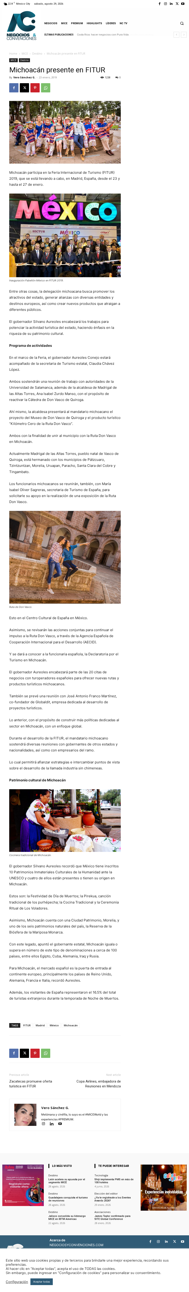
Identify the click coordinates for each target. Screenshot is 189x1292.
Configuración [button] (17, 1282)
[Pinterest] (35, 87)
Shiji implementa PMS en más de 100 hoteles (113, 1181)
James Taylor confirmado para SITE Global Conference (112, 1218)
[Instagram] (165, 4)
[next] (184, 35)
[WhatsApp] (45, 87)
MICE (25, 54)
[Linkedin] (171, 4)
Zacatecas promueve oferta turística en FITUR (30, 1083)
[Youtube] (183, 4)
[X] (177, 4)
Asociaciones (102, 1212)
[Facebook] (159, 4)
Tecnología (101, 1175)
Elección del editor (106, 1193)
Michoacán (71, 1025)
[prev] (176, 35)
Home (13, 54)
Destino (37, 54)
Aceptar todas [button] (41, 1281)
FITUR (27, 1025)
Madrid (40, 1025)
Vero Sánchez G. (24, 77)
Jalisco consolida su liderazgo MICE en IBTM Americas (67, 1218)
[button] (182, 23)
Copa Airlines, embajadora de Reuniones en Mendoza (99, 1083)
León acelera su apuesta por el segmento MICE (66, 1181)
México (54, 1025)
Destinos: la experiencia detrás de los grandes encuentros (113, 34)
